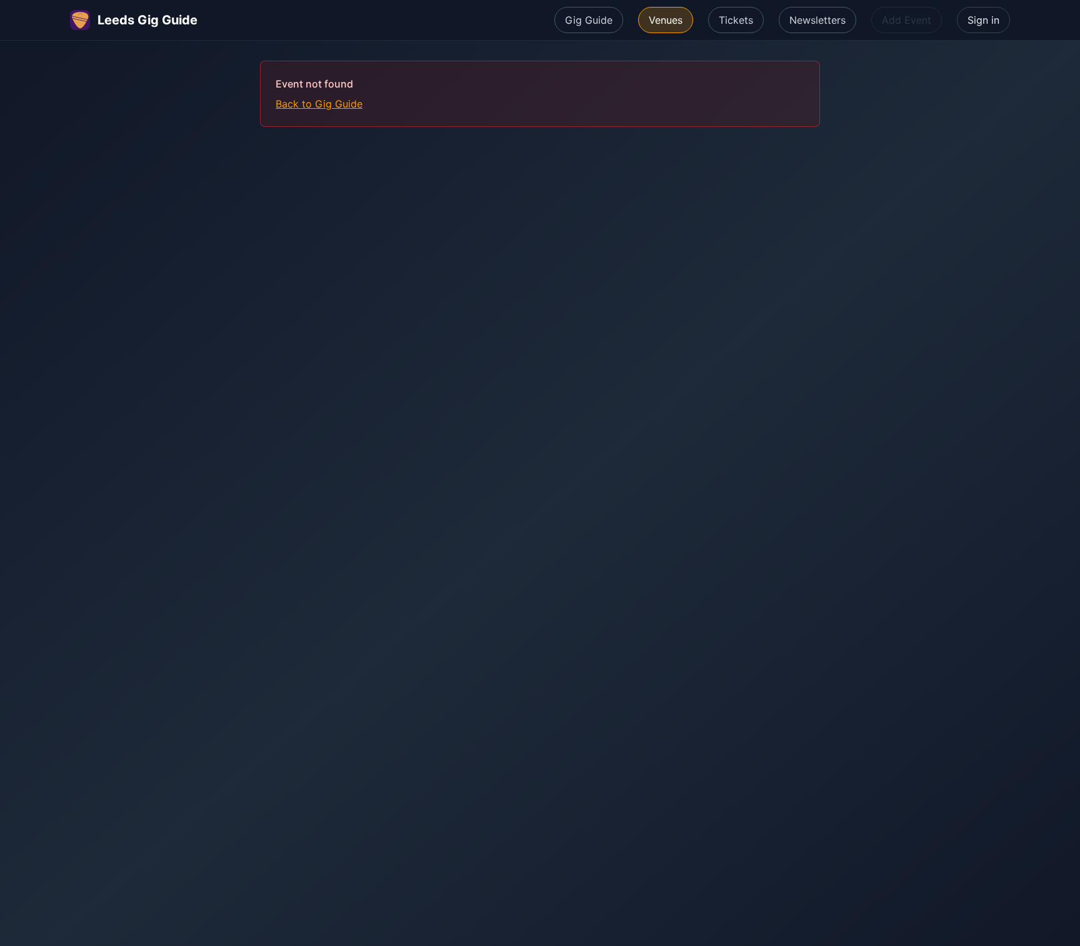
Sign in (983, 20)
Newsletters (817, 20)
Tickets (736, 20)
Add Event (906, 20)
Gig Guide (588, 20)
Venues (665, 20)
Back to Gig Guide (319, 104)
